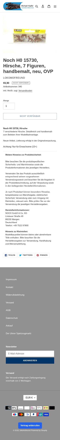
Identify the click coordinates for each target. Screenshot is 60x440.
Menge (6, 101)
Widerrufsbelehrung (15, 295)
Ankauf (9, 325)
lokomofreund (25, 430)
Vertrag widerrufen (30, 425)
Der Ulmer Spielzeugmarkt (18, 333)
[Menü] (55, 6)
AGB (8, 310)
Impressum (11, 279)
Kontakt (9, 287)
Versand (10, 302)
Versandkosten (25, 90)
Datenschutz (12, 318)
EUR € (29, 397)
